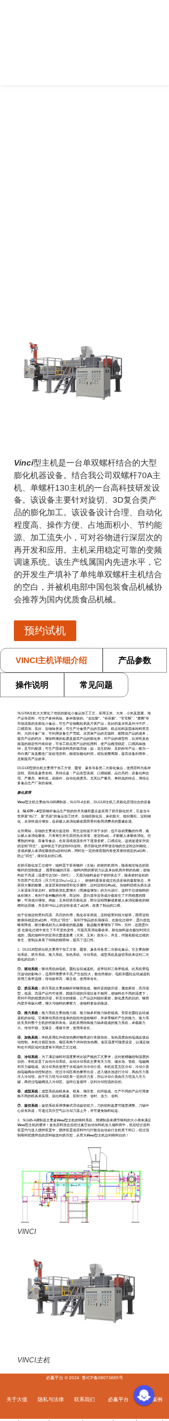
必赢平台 (118, 1399)
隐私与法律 (51, 1399)
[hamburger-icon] (159, 42)
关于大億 (16, 1399)
